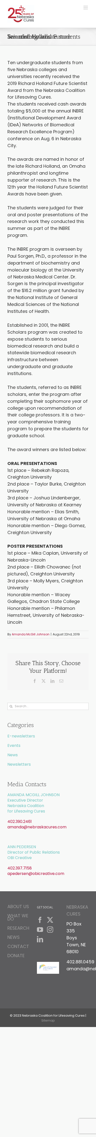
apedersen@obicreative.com (35, 873)
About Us (18, 907)
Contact (18, 946)
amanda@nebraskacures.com (36, 827)
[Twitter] (50, 920)
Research (18, 928)
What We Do (17, 917)
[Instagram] (50, 929)
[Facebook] (40, 920)
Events (13, 745)
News (12, 755)
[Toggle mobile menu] (86, 7)
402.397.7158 (19, 868)
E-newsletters (21, 736)
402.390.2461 (19, 821)
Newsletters (19, 764)
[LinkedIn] (40, 939)
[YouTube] (40, 929)
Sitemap (48, 1020)
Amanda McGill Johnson (30, 634)
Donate (16, 955)
